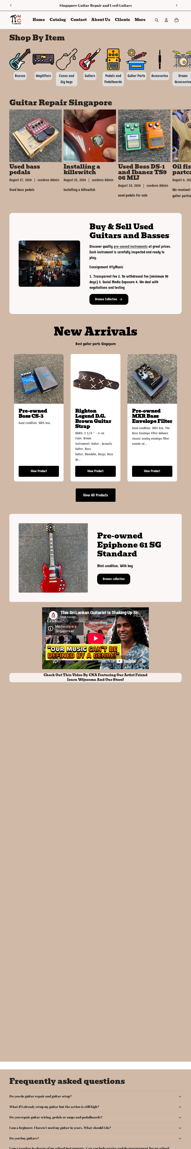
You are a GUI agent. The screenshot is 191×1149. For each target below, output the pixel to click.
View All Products (95, 495)
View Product (39, 471)
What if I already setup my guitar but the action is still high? (54, 1106)
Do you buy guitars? (24, 1138)
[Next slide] (176, 5)
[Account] (166, 20)
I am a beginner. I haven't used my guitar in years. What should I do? (60, 1127)
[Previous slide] (11, 5)
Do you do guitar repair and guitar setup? (40, 1096)
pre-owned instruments (131, 246)
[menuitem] (140, 20)
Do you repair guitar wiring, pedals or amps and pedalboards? (55, 1117)
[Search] (156, 20)
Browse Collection (106, 299)
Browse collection (114, 579)
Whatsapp (60, 5)
